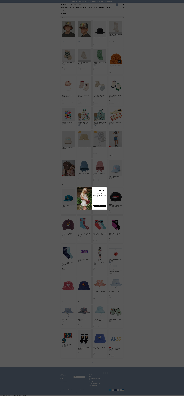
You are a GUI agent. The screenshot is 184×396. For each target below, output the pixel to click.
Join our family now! (99, 205)
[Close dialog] (106, 187)
